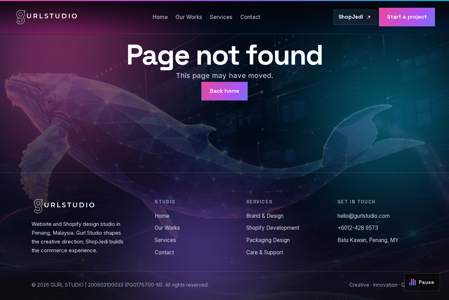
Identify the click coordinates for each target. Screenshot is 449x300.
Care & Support (264, 252)
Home (160, 17)
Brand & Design (264, 216)
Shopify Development (272, 227)
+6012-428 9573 (357, 227)
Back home (225, 90)
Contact (250, 17)
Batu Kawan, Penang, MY (368, 240)
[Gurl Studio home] (46, 17)
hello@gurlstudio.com (363, 216)
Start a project (407, 16)
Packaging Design (268, 240)
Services (221, 17)
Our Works (188, 17)
